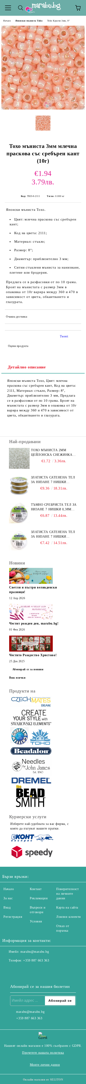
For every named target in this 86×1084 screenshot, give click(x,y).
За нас (8, 898)
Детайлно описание (27, 367)
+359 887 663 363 (36, 960)
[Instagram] (18, 970)
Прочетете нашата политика (43, 1052)
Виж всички (17, 677)
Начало (7, 20)
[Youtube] (28, 970)
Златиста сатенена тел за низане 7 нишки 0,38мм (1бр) (53, 534)
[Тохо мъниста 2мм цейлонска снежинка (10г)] (19, 458)
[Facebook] (8, 970)
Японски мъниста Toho (28, 20)
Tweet (64, 336)
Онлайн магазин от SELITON (43, 1079)
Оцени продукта (18, 346)
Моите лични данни (45, 1064)
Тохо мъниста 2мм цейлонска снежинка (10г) (51, 452)
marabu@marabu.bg (34, 951)
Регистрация (12, 917)
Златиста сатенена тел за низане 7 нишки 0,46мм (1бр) (53, 480)
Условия (36, 921)
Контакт (36, 889)
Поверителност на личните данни (67, 893)
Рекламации (39, 898)
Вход (7, 907)
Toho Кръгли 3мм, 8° (58, 20)
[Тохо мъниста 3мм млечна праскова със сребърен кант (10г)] (43, 108)
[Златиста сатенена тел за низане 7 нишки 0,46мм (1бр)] (19, 485)
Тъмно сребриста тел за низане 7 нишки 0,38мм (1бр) (54, 507)
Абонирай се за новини (28, 669)
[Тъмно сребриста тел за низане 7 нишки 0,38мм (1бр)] (19, 512)
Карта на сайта (67, 907)
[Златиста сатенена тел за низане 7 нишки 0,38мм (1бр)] (19, 540)
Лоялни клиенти (68, 917)
